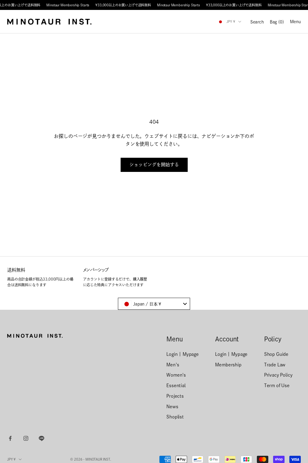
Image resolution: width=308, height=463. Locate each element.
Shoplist (175, 417)
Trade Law (275, 364)
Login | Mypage (182, 354)
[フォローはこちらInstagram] (26, 438)
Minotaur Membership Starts (67, 5)
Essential (176, 385)
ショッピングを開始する (154, 164)
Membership (228, 364)
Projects (175, 396)
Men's (172, 364)
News (172, 406)
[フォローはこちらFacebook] (10, 438)
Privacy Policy (278, 375)
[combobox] (154, 304)
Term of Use (277, 385)
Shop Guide (276, 354)
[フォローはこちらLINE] (41, 438)
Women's (176, 375)
